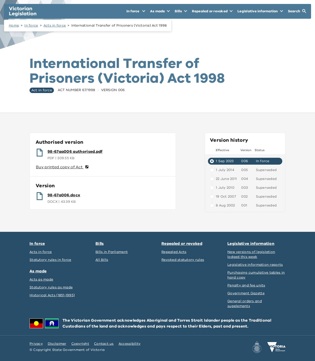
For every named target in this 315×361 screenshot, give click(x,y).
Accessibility (130, 343)
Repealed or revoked (181, 244)
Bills (99, 244)
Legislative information (250, 244)
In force (31, 25)
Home (14, 25)
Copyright (80, 343)
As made (38, 271)
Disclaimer (57, 343)
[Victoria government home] (276, 347)
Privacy (36, 343)
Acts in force (55, 25)
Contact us (104, 343)
